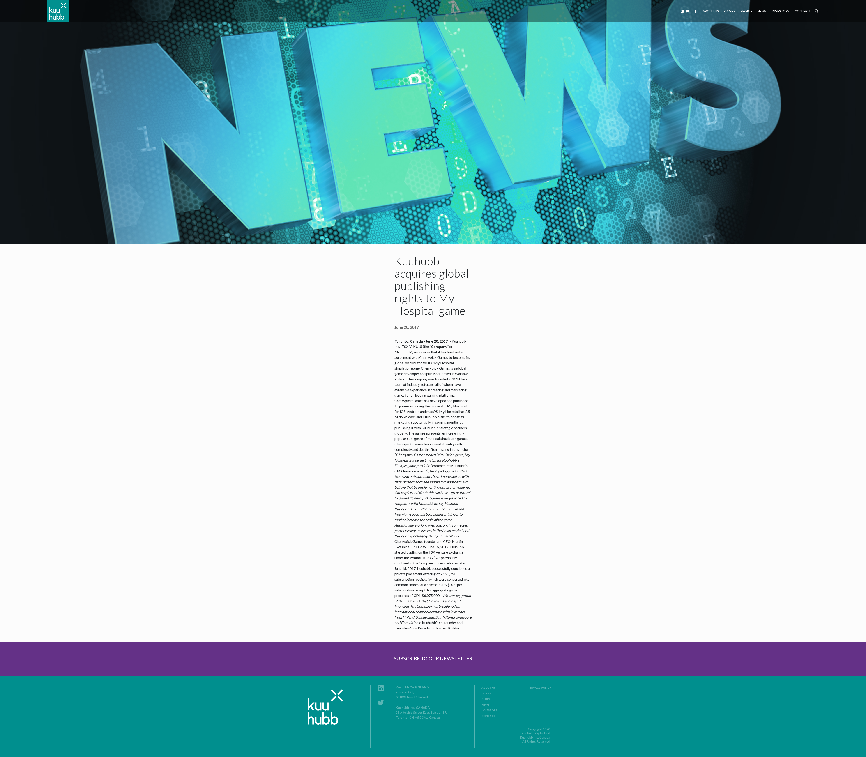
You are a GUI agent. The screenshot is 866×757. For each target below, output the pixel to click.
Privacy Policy (539, 687)
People (746, 11)
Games (729, 11)
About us (711, 11)
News (762, 11)
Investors (781, 11)
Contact (803, 11)
